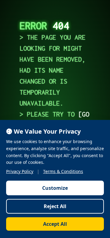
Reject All (55, 206)
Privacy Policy (19, 171)
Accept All (55, 224)
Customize (55, 188)
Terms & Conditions (63, 171)
